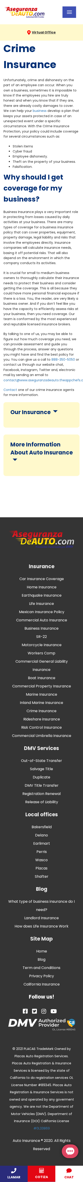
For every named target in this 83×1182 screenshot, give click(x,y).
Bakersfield (42, 827)
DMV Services (41, 748)
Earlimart (41, 843)
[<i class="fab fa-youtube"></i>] (53, 1011)
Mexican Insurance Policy (41, 612)
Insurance (41, 566)
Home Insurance (41, 587)
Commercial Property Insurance (41, 686)
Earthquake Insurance (42, 595)
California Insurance (42, 984)
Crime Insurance (41, 711)
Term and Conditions (41, 967)
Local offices (41, 814)
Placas (41, 868)
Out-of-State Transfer (41, 760)
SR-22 (41, 636)
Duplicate (41, 777)
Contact (10, 390)
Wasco (41, 860)
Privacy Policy (41, 976)
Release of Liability (41, 802)
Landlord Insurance (41, 918)
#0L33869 (41, 1128)
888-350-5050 (63, 359)
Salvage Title (41, 769)
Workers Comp (41, 653)
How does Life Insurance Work (41, 926)
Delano (41, 835)
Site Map (41, 938)
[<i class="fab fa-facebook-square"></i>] (25, 1011)
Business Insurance (41, 628)
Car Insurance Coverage (41, 578)
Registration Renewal (41, 793)
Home (41, 951)
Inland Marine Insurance (41, 702)
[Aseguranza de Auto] (24, 12)
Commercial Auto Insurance (41, 620)
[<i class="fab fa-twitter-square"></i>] (34, 1011)
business (40, 110)
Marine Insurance (41, 694)
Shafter (41, 876)
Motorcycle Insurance (42, 645)
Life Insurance (41, 603)
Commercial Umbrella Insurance (41, 735)
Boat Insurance (41, 678)
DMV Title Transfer (42, 785)
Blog (41, 889)
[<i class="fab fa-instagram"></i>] (43, 1011)
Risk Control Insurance (41, 727)
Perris (41, 851)
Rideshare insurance (41, 719)
